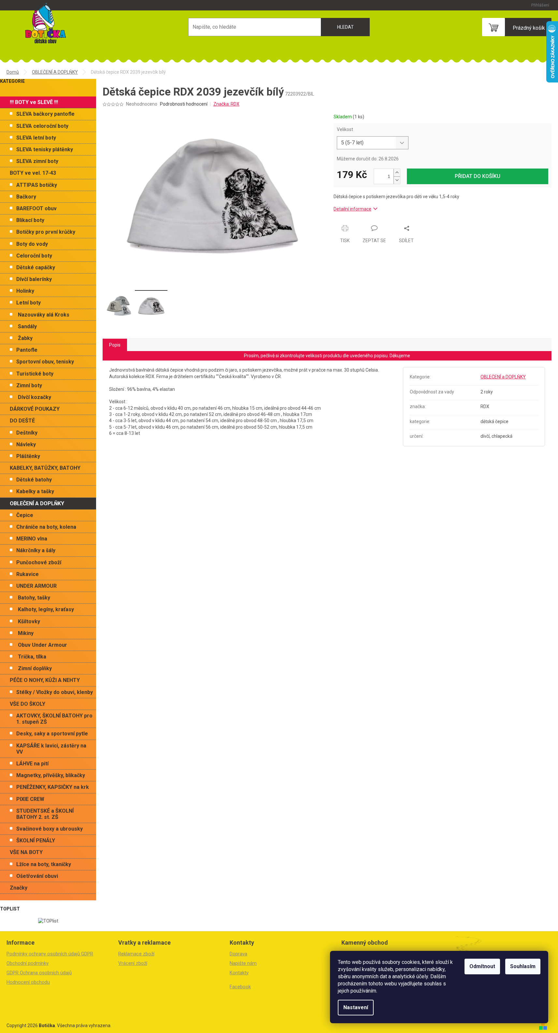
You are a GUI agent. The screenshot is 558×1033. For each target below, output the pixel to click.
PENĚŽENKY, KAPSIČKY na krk (52, 787)
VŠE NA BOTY (26, 852)
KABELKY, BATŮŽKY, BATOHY (45, 468)
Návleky (26, 444)
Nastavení (355, 1007)
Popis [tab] (115, 344)
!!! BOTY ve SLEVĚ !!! (34, 102)
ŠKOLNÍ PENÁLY (35, 840)
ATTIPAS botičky (36, 185)
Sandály (27, 326)
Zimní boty (29, 385)
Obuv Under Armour (42, 645)
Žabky (25, 338)
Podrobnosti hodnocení (183, 104)
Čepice (24, 515)
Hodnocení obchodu (28, 982)
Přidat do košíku (477, 176)
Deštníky (26, 433)
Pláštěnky (28, 456)
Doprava (238, 954)
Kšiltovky (29, 621)
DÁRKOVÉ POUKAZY (35, 409)
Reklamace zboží (136, 954)
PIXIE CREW (30, 799)
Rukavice (27, 574)
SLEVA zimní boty (37, 161)
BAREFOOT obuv (36, 208)
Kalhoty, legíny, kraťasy (46, 609)
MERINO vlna (31, 539)
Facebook (240, 987)
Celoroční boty (34, 256)
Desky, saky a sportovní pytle (52, 733)
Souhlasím (523, 966)
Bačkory (26, 197)
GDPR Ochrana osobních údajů (39, 973)
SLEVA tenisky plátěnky (44, 149)
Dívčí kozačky (34, 397)
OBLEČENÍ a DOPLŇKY (503, 376)
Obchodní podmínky (28, 963)
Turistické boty (34, 374)
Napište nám (243, 963)
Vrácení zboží (132, 963)
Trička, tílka (32, 657)
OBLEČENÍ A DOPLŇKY (37, 503)
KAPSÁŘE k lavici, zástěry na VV (51, 749)
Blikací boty (30, 220)
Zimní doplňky (35, 668)
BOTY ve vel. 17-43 (33, 173)
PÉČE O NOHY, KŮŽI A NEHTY (45, 680)
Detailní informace (352, 209)
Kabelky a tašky (35, 491)
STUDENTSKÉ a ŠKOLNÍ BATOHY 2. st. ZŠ (45, 814)
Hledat (345, 27)
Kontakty (239, 973)
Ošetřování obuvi (37, 876)
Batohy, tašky (34, 598)
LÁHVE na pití (32, 763)
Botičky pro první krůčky (45, 232)
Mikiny (26, 633)
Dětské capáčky (35, 267)
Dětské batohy (34, 480)
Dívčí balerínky (34, 279)
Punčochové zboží (38, 562)
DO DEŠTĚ (22, 421)
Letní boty (28, 303)
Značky (18, 888)
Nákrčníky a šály (35, 550)
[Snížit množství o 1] (396, 180)
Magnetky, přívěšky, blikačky (50, 775)
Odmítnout (482, 966)
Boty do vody (32, 244)
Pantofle (26, 350)
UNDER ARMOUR (36, 586)
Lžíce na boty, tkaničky (43, 864)
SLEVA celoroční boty (42, 126)
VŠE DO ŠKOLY (27, 704)
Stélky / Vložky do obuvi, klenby (54, 692)
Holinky (25, 291)
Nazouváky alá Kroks (43, 315)
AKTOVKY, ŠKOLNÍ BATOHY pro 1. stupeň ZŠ (54, 719)
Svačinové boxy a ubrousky (49, 829)
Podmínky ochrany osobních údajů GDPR (50, 954)
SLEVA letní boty (36, 138)
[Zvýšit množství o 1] (396, 172)
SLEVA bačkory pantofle (45, 114)
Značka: (226, 104)
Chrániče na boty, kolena (46, 527)
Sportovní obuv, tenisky (45, 362)
